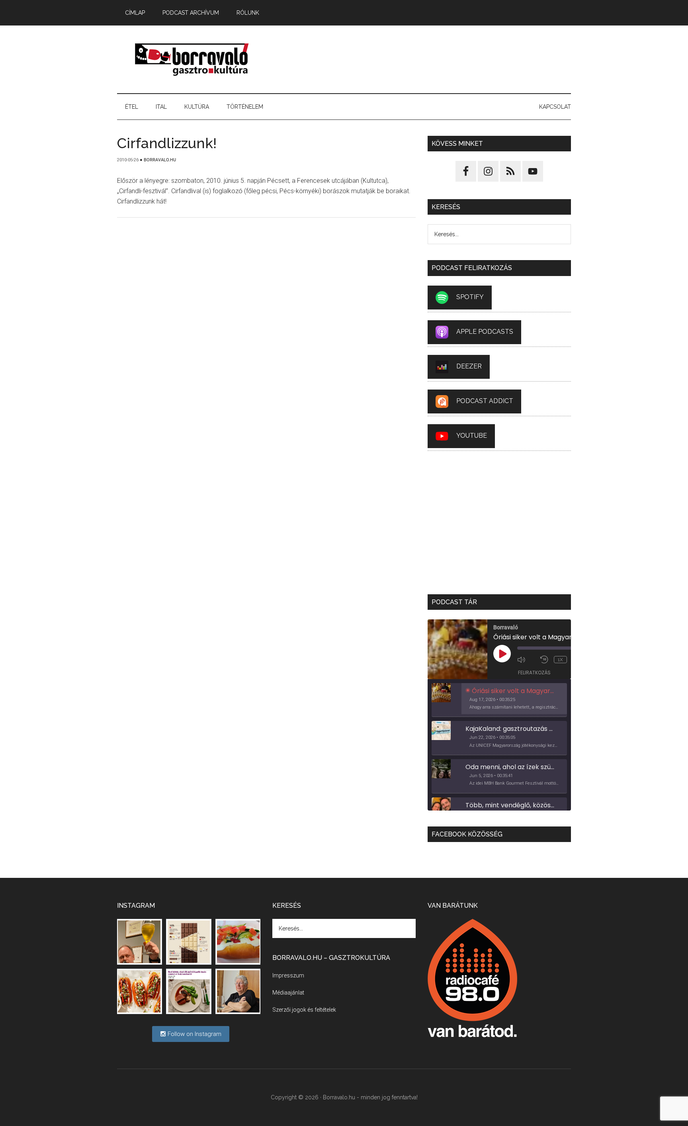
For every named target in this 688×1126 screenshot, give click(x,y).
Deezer (469, 366)
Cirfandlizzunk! (167, 143)
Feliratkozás (534, 672)
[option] (499, 700)
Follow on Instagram (193, 1034)
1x (560, 659)
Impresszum (288, 975)
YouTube (471, 435)
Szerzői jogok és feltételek (304, 1010)
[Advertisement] (426, 59)
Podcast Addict (484, 401)
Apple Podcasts (484, 331)
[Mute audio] (526, 659)
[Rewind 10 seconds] (545, 659)
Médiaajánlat (288, 992)
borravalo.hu (192, 59)
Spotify (470, 297)
